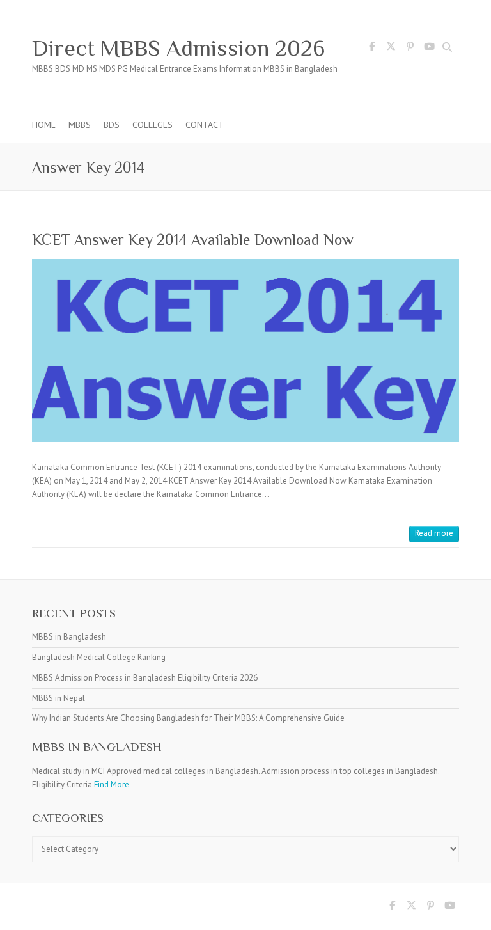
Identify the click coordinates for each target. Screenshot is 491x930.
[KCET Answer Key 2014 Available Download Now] (245, 350)
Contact (204, 124)
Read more (434, 533)
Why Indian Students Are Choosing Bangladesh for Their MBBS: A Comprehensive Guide (188, 718)
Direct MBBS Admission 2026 (178, 48)
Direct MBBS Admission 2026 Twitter (390, 48)
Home (44, 124)
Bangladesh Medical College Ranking (99, 657)
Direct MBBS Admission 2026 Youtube (429, 48)
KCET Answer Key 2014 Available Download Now (193, 239)
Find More (111, 784)
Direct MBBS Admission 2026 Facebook (371, 48)
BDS (112, 124)
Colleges (152, 124)
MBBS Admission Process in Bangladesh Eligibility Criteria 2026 (145, 677)
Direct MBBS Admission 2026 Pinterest (409, 48)
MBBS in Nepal (58, 698)
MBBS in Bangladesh (69, 636)
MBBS (79, 124)
